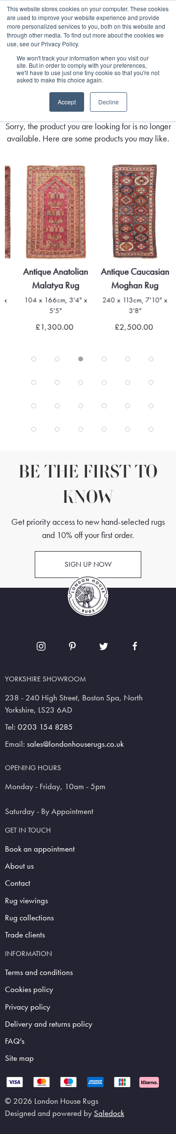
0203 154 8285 (45, 727)
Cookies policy (29, 989)
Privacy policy (27, 1007)
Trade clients (25, 935)
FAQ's (14, 1041)
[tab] (33, 359)
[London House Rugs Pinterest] (72, 646)
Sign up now (88, 564)
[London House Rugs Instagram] (41, 646)
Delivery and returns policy (48, 1024)
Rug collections (29, 918)
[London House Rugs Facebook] (135, 646)
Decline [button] (108, 102)
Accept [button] (67, 102)
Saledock (109, 1113)
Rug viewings (26, 900)
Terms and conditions (39, 972)
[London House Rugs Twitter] (104, 646)
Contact (17, 883)
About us (19, 866)
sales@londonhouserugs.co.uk (75, 744)
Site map (19, 1058)
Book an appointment (40, 849)
